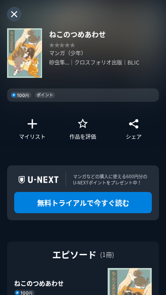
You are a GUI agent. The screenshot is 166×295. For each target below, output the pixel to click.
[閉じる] (14, 14)
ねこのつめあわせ (39, 283)
